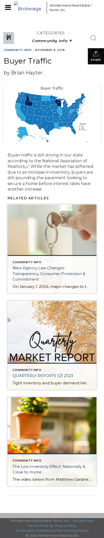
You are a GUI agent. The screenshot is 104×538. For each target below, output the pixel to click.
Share (96, 60)
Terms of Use (38, 526)
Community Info (18, 50)
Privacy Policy (65, 526)
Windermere (83, 521)
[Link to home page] (29, 7)
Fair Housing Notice (73, 530)
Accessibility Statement (35, 530)
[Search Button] (93, 38)
